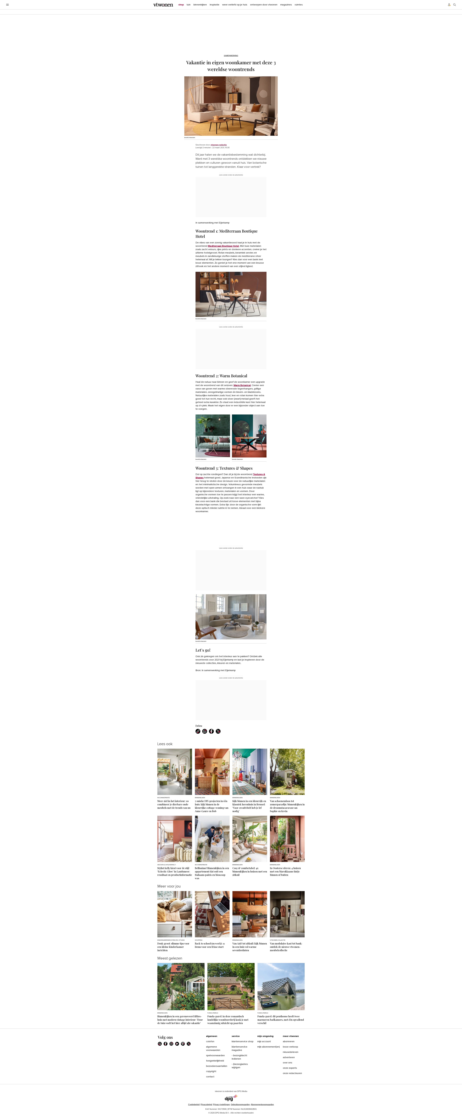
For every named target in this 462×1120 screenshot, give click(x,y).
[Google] (160, 1044)
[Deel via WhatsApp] (204, 731)
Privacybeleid (206, 1105)
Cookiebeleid (194, 1105)
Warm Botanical (242, 385)
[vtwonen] (163, 5)
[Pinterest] (183, 1044)
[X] (189, 1044)
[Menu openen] (7, 4)
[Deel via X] (218, 731)
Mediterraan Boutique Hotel (223, 246)
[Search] (454, 4)
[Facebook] (165, 1044)
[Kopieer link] (198, 731)
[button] (221, 1105)
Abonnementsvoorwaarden (262, 1105)
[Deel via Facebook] (211, 731)
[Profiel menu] (449, 4)
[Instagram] (171, 1044)
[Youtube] (177, 1044)
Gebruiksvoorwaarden (240, 1105)
